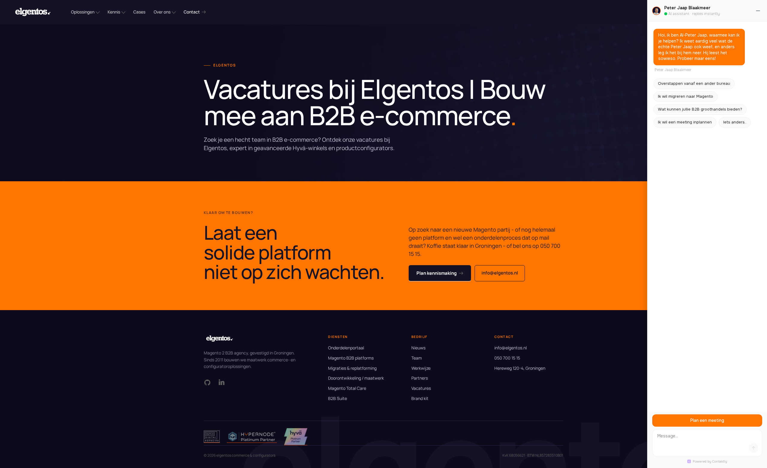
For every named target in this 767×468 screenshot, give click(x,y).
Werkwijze (421, 368)
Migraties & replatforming (352, 368)
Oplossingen (82, 12)
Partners (419, 378)
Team (416, 358)
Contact (192, 12)
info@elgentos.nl (499, 273)
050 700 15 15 (507, 358)
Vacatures (421, 388)
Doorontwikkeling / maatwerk (356, 378)
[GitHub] (207, 382)
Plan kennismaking (436, 273)
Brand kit (419, 398)
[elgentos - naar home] (33, 12)
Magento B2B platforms (351, 358)
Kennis (114, 12)
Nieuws (418, 348)
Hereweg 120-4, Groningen (519, 368)
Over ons (162, 12)
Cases (139, 12)
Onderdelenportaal (346, 348)
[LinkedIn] (221, 382)
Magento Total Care (347, 388)
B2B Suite (337, 398)
